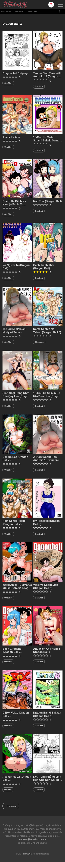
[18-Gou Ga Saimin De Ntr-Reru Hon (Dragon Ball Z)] (47, 370)
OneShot (8, 83)
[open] (60, 5)
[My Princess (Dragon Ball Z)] (47, 498)
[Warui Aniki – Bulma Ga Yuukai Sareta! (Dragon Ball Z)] (17, 561)
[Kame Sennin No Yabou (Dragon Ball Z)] (47, 306)
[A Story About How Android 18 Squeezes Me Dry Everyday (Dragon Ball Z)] (47, 434)
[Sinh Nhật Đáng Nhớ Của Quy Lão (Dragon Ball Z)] (17, 370)
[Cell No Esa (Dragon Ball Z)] (17, 434)
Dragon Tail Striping (15, 73)
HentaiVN (27, 854)
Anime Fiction (11, 137)
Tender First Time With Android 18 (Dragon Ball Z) (47, 76)
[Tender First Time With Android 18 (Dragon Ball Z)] (47, 50)
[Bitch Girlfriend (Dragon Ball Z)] (17, 625)
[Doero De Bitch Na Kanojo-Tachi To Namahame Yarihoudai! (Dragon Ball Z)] (17, 178)
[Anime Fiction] (17, 114)
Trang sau (11, 806)
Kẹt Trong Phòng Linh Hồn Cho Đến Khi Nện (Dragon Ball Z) (47, 779)
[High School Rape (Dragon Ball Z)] (17, 498)
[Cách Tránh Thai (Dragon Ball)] (47, 242)
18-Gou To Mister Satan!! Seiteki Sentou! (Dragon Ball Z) (47, 140)
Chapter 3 (39, 342)
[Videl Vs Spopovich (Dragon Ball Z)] (47, 561)
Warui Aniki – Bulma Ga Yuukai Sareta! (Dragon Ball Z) (17, 588)
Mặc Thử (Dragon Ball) (47, 201)
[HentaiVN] (15, 4)
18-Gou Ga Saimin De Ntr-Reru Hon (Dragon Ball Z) (47, 396)
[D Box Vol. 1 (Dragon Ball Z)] (17, 689)
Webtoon (32, 11)
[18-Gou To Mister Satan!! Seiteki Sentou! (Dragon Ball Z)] (47, 114)
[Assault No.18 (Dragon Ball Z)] (17, 753)
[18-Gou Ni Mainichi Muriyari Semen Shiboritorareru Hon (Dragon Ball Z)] (17, 306)
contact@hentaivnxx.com (32, 839)
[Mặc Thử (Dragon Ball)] (47, 178)
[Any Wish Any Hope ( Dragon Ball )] (47, 625)
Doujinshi (6, 11)
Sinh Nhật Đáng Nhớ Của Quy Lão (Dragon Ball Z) (16, 396)
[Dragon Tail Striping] (17, 50)
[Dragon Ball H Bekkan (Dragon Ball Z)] (47, 689)
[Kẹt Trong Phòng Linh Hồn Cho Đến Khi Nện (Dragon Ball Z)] (47, 753)
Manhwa (19, 11)
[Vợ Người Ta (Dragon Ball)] (17, 242)
